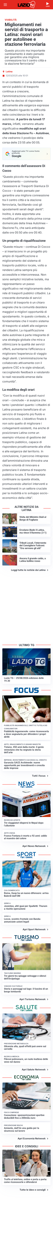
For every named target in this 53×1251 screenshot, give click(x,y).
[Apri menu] (5, 4)
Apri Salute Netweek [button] (33, 1069)
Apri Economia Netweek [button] (31, 1138)
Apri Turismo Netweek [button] (32, 999)
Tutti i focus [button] (38, 775)
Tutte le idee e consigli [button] (32, 1189)
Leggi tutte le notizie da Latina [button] (28, 570)
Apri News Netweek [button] (33, 846)
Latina (9, 71)
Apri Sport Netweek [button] (34, 929)
